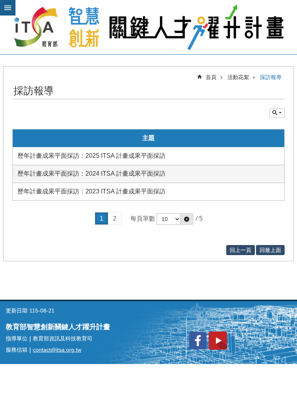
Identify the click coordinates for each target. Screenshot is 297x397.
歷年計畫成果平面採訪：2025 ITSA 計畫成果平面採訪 (91, 155)
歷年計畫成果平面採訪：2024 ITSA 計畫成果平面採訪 (91, 173)
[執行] (186, 219)
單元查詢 (277, 112)
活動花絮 (238, 77)
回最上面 (270, 250)
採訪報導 (271, 77)
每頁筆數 (142, 218)
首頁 (211, 77)
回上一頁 (240, 250)
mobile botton (7, 8)
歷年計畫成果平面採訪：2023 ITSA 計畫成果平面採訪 (91, 191)
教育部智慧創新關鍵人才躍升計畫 (148, 27)
